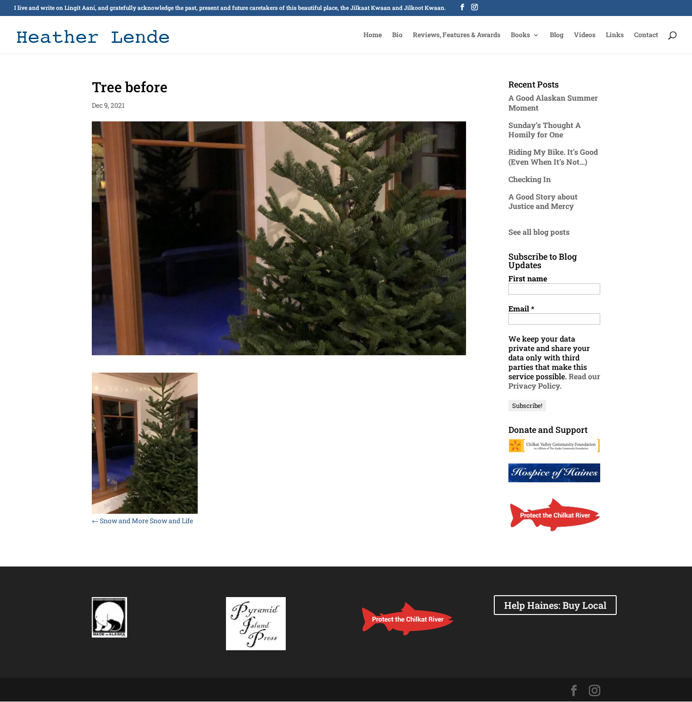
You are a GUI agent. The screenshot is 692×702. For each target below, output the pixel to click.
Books (520, 35)
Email (521, 308)
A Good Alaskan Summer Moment (553, 102)
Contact (646, 35)
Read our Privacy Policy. (554, 381)
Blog (556, 35)
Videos (584, 35)
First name (527, 278)
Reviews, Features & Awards (456, 35)
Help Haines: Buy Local (555, 605)
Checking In (529, 179)
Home (372, 35)
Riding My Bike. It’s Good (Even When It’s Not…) (553, 157)
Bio (397, 35)
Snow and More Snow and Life (142, 520)
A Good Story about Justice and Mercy (543, 201)
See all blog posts (539, 232)
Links (615, 35)
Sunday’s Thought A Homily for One (544, 130)
